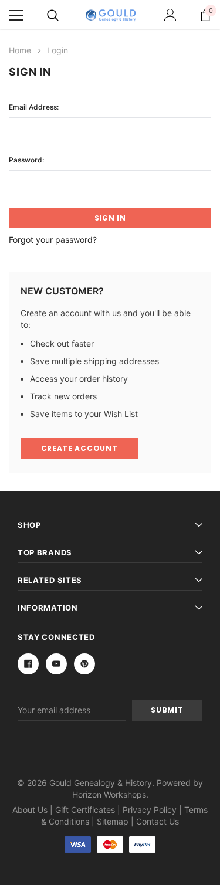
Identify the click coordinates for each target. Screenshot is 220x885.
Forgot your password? (53, 240)
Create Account (79, 448)
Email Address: (34, 107)
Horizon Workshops (109, 794)
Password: (26, 159)
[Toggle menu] (16, 15)
